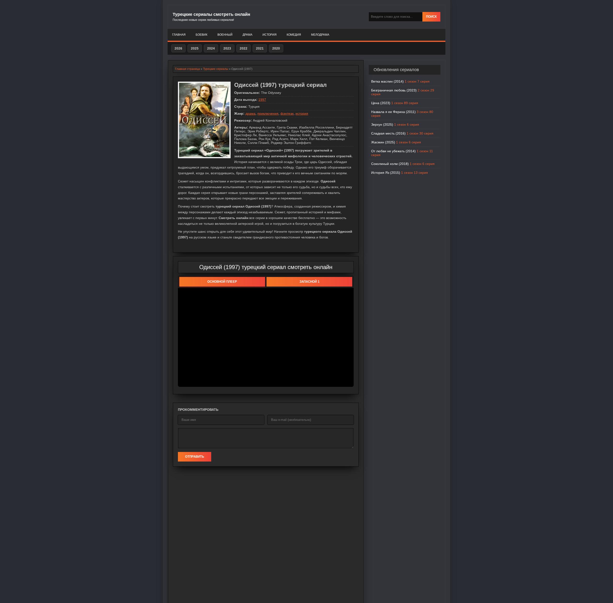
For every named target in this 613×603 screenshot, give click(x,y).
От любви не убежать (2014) (402, 153)
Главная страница (187, 69)
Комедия (294, 34)
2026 (178, 48)
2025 (195, 48)
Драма (247, 34)
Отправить (194, 456)
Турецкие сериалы (215, 69)
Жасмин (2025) (396, 142)
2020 (276, 48)
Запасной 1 (309, 281)
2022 (243, 48)
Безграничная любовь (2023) (402, 92)
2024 (211, 48)
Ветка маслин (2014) (400, 81)
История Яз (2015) (399, 173)
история (301, 113)
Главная (179, 34)
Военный (225, 34)
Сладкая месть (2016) (402, 133)
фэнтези (287, 113)
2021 (260, 48)
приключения (267, 113)
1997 (262, 99)
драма (250, 113)
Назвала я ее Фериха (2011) (402, 114)
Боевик (201, 34)
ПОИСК (431, 16)
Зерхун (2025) (395, 124)
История (269, 34)
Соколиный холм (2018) (403, 164)
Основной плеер (222, 281)
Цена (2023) (394, 103)
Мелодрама (320, 34)
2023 (227, 48)
